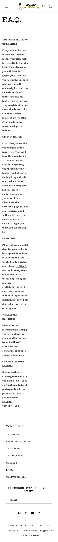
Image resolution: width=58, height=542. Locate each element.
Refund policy (44, 526)
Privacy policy (13, 530)
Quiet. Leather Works (24, 526)
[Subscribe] (48, 499)
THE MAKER (13, 448)
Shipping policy (47, 530)
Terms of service (30, 530)
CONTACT (7, 206)
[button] (6, 6)
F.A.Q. (9, 469)
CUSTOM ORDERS (16, 476)
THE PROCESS (14, 455)
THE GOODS (12, 434)
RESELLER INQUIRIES (18, 441)
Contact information (30, 535)
